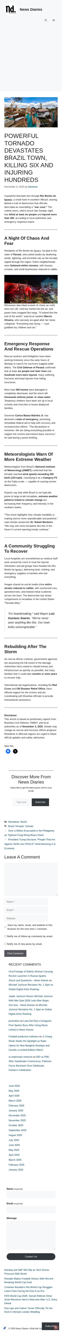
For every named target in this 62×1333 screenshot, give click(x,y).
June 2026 (14, 1086)
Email (15, 1203)
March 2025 (15, 1159)
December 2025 (17, 1115)
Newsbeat (13, 821)
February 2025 (16, 1164)
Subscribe (40, 802)
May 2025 (14, 1150)
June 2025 (14, 1145)
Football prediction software (23, 1036)
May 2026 (14, 1090)
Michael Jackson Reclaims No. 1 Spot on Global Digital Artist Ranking (30, 1009)
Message (12, 1218)
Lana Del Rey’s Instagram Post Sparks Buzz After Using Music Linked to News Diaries (30, 1025)
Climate (29, 826)
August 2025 (15, 1135)
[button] (46, 20)
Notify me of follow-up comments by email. (30, 936)
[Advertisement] (31, 60)
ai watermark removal (20, 1056)
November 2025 (17, 1120)
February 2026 (16, 1105)
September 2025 (17, 1130)
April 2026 (14, 1095)
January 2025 (16, 1169)
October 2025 (16, 1125)
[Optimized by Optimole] (5, 1328)
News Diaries (31, 9)
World (23, 821)
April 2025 (14, 1155)
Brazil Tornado (16, 826)
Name (15, 1189)
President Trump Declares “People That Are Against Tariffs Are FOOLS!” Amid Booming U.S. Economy (30, 844)
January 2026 (16, 1110)
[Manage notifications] (56, 1327)
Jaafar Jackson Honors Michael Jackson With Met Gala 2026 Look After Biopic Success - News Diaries (31, 1000)
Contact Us (31, 1256)
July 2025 (14, 1140)
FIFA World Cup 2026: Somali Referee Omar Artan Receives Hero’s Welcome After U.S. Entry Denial (30, 1300)
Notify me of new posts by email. (24, 944)
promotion (14, 1021)
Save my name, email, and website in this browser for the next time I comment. (29, 927)
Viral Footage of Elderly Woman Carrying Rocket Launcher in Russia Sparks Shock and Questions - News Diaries (31, 976)
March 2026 (15, 1100)
